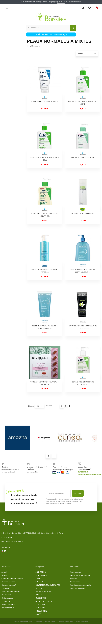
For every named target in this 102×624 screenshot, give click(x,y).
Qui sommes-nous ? (8, 585)
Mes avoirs (73, 579)
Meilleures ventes (7, 608)
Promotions (5, 601)
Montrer (31, 406)
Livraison (4, 575)
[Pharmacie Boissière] (51, 17)
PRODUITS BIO (41, 611)
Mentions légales (50, 621)
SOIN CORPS (40, 572)
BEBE (37, 579)
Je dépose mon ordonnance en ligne (51, 34)
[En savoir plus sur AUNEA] (69, 437)
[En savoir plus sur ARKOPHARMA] (43, 437)
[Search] (73, 28)
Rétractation (38, 621)
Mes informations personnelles (81, 585)
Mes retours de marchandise (80, 575)
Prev (48, 455)
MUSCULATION (41, 598)
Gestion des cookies (82, 621)
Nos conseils (6, 595)
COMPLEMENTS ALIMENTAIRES (47, 585)
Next (53, 455)
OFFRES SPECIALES (43, 601)
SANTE (38, 614)
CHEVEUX (39, 582)
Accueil (4, 572)
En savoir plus (61, 3)
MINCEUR (39, 595)
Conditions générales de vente (12, 579)
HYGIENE (39, 588)
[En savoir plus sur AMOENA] (17, 437)
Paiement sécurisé (8, 582)
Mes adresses (75, 582)
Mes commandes (76, 572)
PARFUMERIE (40, 608)
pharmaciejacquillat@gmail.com (12, 541)
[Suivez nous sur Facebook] (2, 557)
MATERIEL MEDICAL (43, 592)
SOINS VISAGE (41, 575)
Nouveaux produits (8, 604)
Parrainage (5, 588)
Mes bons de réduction (78, 588)
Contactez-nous (7, 598)
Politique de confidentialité (10, 592)
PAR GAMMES (41, 604)
